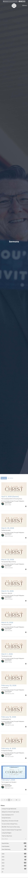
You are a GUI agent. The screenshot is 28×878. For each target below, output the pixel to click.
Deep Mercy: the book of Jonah (10, 820)
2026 (14, 853)
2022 (14, 865)
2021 (14, 868)
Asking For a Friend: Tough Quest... (10, 811)
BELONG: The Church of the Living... (11, 826)
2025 (14, 856)
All (2, 871)
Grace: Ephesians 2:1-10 (7, 814)
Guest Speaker (14, 846)
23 (16, 800)
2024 (14, 859)
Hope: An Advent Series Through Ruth (11, 829)
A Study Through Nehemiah (9, 808)
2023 (14, 863)
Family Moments (6, 817)
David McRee (14, 843)
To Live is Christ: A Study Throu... (10, 823)
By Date (4, 478)
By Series (10, 478)
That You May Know (7, 836)
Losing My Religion (6, 832)
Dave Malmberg (14, 849)
